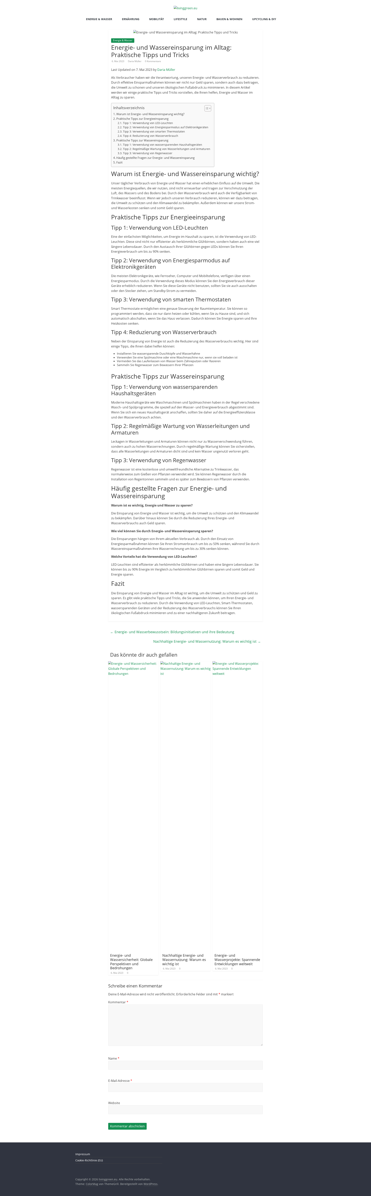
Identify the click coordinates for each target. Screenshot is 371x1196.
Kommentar (118, 1002)
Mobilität (156, 19)
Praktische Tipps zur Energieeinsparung (142, 119)
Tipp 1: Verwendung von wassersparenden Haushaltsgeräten (162, 144)
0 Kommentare (153, 61)
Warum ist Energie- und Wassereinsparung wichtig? (150, 114)
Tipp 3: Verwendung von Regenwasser (147, 153)
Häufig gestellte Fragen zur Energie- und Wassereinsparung (155, 158)
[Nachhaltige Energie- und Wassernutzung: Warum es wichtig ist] (185, 663)
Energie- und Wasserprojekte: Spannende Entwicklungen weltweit (237, 959)
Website (114, 1103)
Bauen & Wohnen (229, 19)
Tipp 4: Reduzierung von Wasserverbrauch (150, 136)
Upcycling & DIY (264, 19)
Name (113, 1058)
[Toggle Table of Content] (206, 108)
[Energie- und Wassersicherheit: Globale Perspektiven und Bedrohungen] (133, 663)
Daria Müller (135, 61)
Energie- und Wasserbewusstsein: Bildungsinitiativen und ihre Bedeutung (172, 632)
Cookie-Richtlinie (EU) (89, 1160)
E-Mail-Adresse (120, 1081)
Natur (202, 19)
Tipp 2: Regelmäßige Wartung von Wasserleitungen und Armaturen (166, 149)
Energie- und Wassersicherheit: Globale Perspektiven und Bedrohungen (131, 961)
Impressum (82, 1154)
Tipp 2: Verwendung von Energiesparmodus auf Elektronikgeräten (165, 127)
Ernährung (130, 19)
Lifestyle (180, 19)
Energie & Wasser (99, 19)
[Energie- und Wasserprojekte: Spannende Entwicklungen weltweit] (238, 663)
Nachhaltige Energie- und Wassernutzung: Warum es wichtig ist (207, 641)
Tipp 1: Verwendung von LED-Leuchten (148, 123)
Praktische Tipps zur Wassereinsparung (142, 140)
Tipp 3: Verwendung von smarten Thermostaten (154, 131)
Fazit (119, 162)
